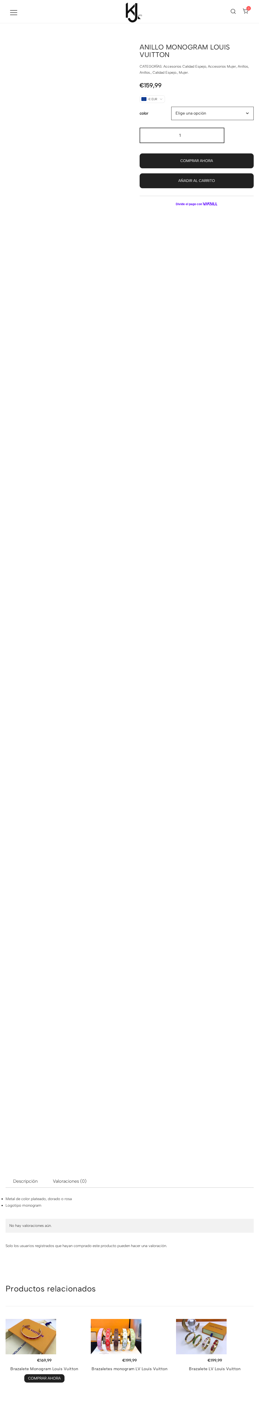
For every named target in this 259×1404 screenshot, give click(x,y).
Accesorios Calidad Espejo (184, 66)
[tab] (25, 1181)
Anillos (243, 66)
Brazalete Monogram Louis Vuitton (44, 1368)
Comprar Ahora (196, 160)
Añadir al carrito (196, 180)
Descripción (25, 1181)
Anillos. (145, 72)
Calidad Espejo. (165, 72)
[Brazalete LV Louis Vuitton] (215, 1336)
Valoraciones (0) (70, 1181)
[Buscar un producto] (233, 11)
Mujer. (184, 72)
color (144, 113)
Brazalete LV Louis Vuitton (215, 1368)
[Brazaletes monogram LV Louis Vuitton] (129, 1336)
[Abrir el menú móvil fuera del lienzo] (13, 12)
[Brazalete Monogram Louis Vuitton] (44, 1336)
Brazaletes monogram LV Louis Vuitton (129, 1368)
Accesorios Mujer (222, 66)
